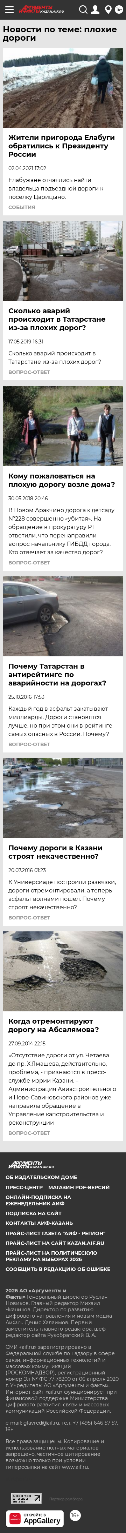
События (21, 207)
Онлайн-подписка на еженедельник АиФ (38, 1200)
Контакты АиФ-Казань (39, 1223)
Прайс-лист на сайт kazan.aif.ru (55, 1243)
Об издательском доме (41, 1177)
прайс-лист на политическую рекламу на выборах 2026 (51, 1256)
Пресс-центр (24, 1187)
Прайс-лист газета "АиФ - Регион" (55, 1233)
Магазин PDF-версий (79, 1187)
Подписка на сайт (34, 1213)
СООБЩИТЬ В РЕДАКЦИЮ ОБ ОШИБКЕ (58, 1269)
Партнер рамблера (66, 1499)
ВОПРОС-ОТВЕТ (29, 372)
